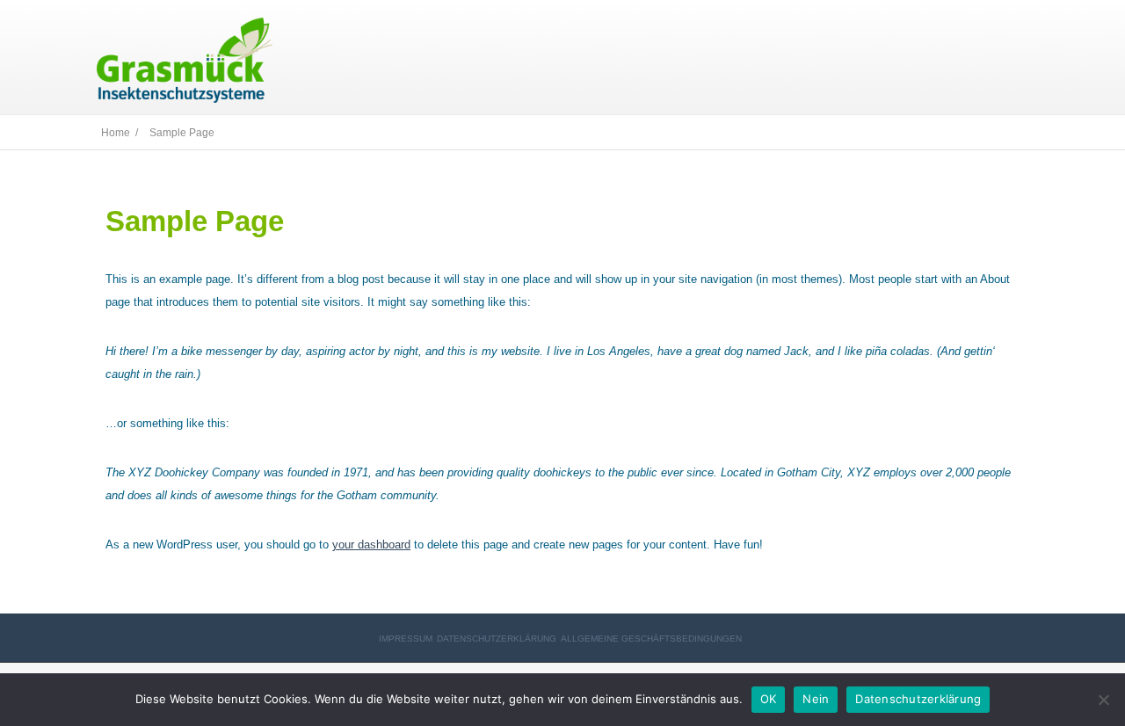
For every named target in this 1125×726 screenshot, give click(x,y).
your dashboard (371, 544)
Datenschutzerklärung (496, 638)
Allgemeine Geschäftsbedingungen (651, 638)
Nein (815, 699)
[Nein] (1103, 699)
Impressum (405, 638)
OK (768, 699)
